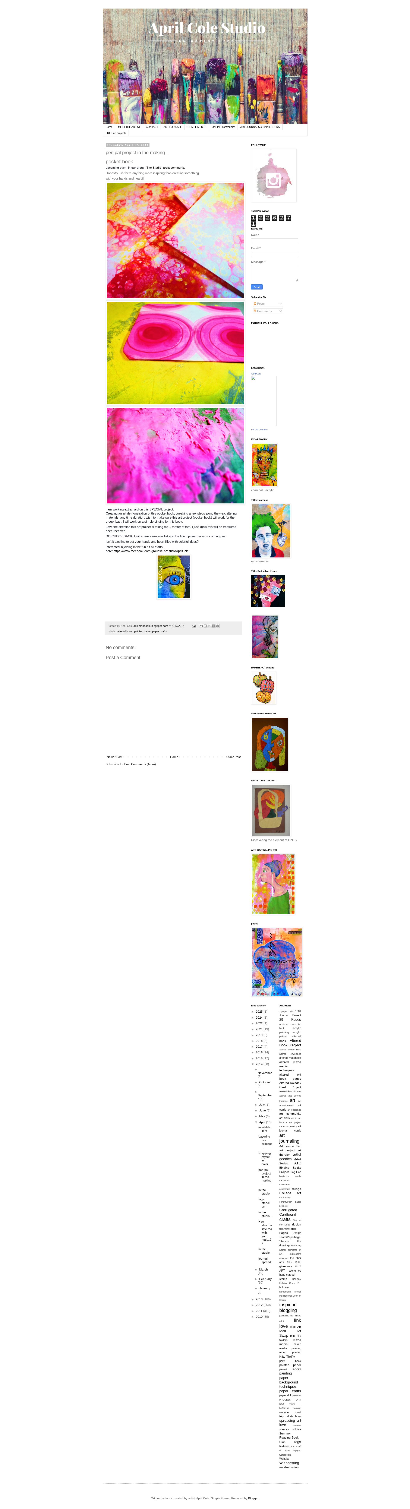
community (285, 1197)
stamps (297, 1425)
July (262, 1104)
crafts (285, 1219)
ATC (297, 1163)
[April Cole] (264, 425)
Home (109, 127)
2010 (260, 1316)
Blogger (253, 1498)
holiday (296, 1279)
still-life (296, 1429)
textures (284, 1446)
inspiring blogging (288, 1307)
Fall (292, 1258)
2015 (260, 1058)
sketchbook (294, 1416)
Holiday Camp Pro (290, 1283)
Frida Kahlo (294, 1262)
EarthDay (296, 1245)
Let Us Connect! (259, 429)
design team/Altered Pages (290, 1228)
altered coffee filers (290, 1049)
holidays (284, 1287)
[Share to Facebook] (213, 626)
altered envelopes (290, 1054)
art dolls (284, 1118)
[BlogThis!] (205, 626)
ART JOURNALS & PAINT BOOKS (260, 127)
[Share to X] (209, 626)
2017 (260, 1046)
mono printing (290, 1352)
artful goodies (290, 1156)
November (265, 1073)
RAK (281, 1404)
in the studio (264, 1191)
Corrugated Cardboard (288, 1212)
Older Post (233, 757)
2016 (260, 1052)
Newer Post (114, 757)
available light (264, 1128)
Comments (264, 311)
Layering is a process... (265, 1142)
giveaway (285, 1266)
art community (290, 1113)
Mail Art (295, 1326)
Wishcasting (289, 1463)
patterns (297, 1395)
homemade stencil (290, 1291)
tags (297, 1442)
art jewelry (291, 1126)
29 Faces (290, 1020)
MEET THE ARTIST (129, 127)
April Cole (256, 373)
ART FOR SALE (173, 127)
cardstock (284, 1180)
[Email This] (201, 626)
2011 (259, 1311)
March (263, 1269)
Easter (282, 1250)
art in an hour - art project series (290, 1122)
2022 (260, 1023)
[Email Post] (193, 625)
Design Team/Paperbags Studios (290, 1237)
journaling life (286, 1315)
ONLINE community (223, 127)
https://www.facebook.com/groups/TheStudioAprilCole (151, 551)
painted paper (142, 631)
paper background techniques (288, 1382)
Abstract (283, 1024)
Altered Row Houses (290, 1091)
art (292, 1100)
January (264, 1288)
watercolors (285, 1454)
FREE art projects (116, 133)
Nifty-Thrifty (287, 1356)
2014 (260, 1064)
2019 (260, 1035)
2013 (260, 1299)
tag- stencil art (264, 1203)
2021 (260, 1029)
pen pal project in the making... (265, 1177)
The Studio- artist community (165, 167)
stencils (284, 1429)
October (264, 1082)
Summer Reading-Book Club (289, 1438)
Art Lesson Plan (290, 1146)
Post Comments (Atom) (140, 764)
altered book (124, 631)
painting (285, 1373)
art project (287, 1150)
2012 (260, 1305)
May (262, 1116)
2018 (260, 1041)
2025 (260, 1011)
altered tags (285, 1095)
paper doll (285, 1395)
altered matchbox (290, 1057)
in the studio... (265, 1214)
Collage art (290, 1193)
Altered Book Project (290, 1043)
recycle (284, 1412)
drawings (284, 1245)
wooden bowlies (289, 1467)
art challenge (294, 1109)
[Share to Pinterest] (217, 626)
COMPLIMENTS (196, 127)
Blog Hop (295, 1172)
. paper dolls (286, 1011)
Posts (260, 303)
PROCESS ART (290, 1399)
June (263, 1110)
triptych (297, 1450)
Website (284, 1458)
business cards (290, 1176)
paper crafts (159, 631)
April (262, 1122)
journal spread (264, 1260)
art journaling (289, 1138)
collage (296, 1188)
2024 (260, 1017)
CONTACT (152, 127)
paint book (290, 1361)
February (265, 1279)
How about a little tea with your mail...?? (265, 1232)
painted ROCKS (290, 1369)
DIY (299, 1241)
